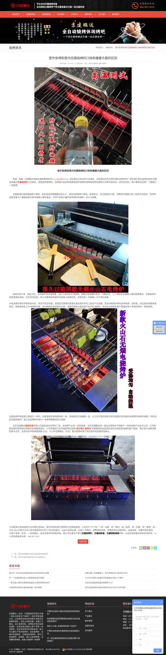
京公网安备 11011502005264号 (75, 649)
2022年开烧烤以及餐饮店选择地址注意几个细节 (104, 578)
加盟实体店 (89, 626)
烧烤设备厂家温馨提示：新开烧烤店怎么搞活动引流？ (107, 573)
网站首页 (99, 47)
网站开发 (12, 652)
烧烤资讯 (109, 47)
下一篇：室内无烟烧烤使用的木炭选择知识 (28, 557)
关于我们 (88, 611)
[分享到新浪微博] (144, 547)
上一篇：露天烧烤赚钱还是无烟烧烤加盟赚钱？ (30, 554)
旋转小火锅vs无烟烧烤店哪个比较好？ (62, 626)
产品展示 (88, 616)
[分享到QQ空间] (151, 547)
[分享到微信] (140, 547)
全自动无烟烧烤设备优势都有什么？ (99, 583)
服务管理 (88, 621)
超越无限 (19, 652)
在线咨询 (83, 541)
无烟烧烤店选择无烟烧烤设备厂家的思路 (25, 587)
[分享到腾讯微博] (148, 547)
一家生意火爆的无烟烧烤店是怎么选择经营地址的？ (30, 583)
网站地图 (89, 649)
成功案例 (88, 630)
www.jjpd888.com (59, 179)
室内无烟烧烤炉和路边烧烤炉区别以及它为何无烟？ (106, 587)
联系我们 (127, 603)
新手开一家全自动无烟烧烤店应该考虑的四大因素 (29, 573)
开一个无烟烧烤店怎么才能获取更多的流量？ (27, 578)
